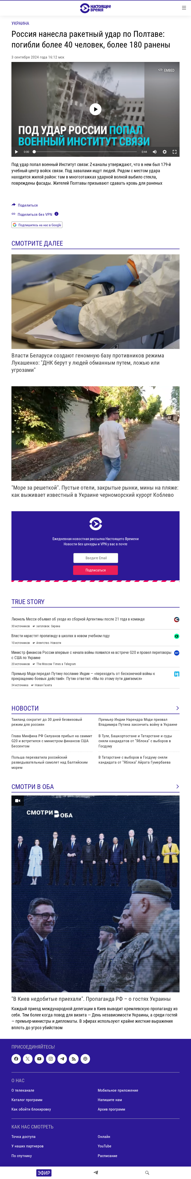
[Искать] (147, 1173)
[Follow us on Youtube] (39, 1059)
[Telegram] (95, 1173)
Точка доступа (23, 1136)
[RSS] (73, 1059)
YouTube (104, 1146)
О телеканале (22, 1090)
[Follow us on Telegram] (62, 1059)
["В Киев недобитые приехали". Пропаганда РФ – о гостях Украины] (95, 893)
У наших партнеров (27, 1146)
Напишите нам (110, 1099)
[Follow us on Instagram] (50, 1059)
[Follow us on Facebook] (16, 1059)
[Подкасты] (85, 1059)
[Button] (25, 206)
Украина (20, 23)
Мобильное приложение (118, 1090)
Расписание (107, 1155)
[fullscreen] (175, 152)
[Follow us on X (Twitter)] (27, 1059)
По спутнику (21, 1155)
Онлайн (104, 1136)
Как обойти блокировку (31, 1109)
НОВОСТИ (25, 708)
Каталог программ (26, 1099)
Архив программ (111, 1109)
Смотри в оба (32, 787)
